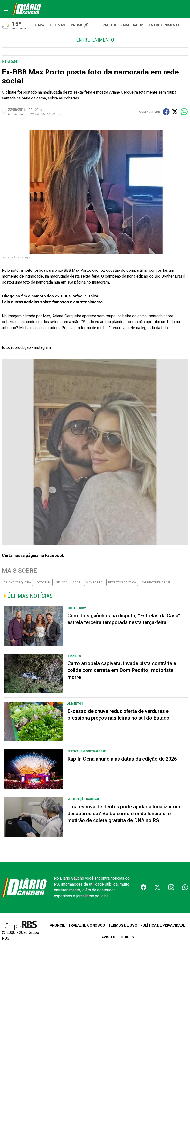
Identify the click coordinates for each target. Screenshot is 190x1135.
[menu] (6, 9)
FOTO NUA (44, 582)
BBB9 (76, 582)
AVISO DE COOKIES (117, 937)
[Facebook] (143, 887)
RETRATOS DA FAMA (122, 582)
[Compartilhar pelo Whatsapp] (184, 112)
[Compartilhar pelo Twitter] (175, 111)
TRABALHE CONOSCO (86, 925)
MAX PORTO (94, 582)
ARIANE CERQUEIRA (17, 582)
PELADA (61, 582)
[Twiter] (157, 887)
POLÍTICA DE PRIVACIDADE (162, 925)
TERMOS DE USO (122, 925)
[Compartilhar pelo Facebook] (166, 111)
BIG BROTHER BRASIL (156, 582)
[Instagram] (171, 887)
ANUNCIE (57, 925)
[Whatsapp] (185, 887)
